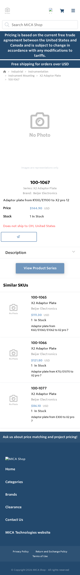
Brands (11, 494)
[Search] (6, 25)
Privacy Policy (21, 551)
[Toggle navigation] (73, 11)
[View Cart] (62, 10)
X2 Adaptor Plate (45, 188)
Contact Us (14, 520)
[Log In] (51, 10)
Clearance (13, 507)
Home (10, 469)
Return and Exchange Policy (51, 551)
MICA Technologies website (27, 532)
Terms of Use (40, 556)
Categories (14, 482)
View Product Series (40, 268)
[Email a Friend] (19, 237)
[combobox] (40, 24)
